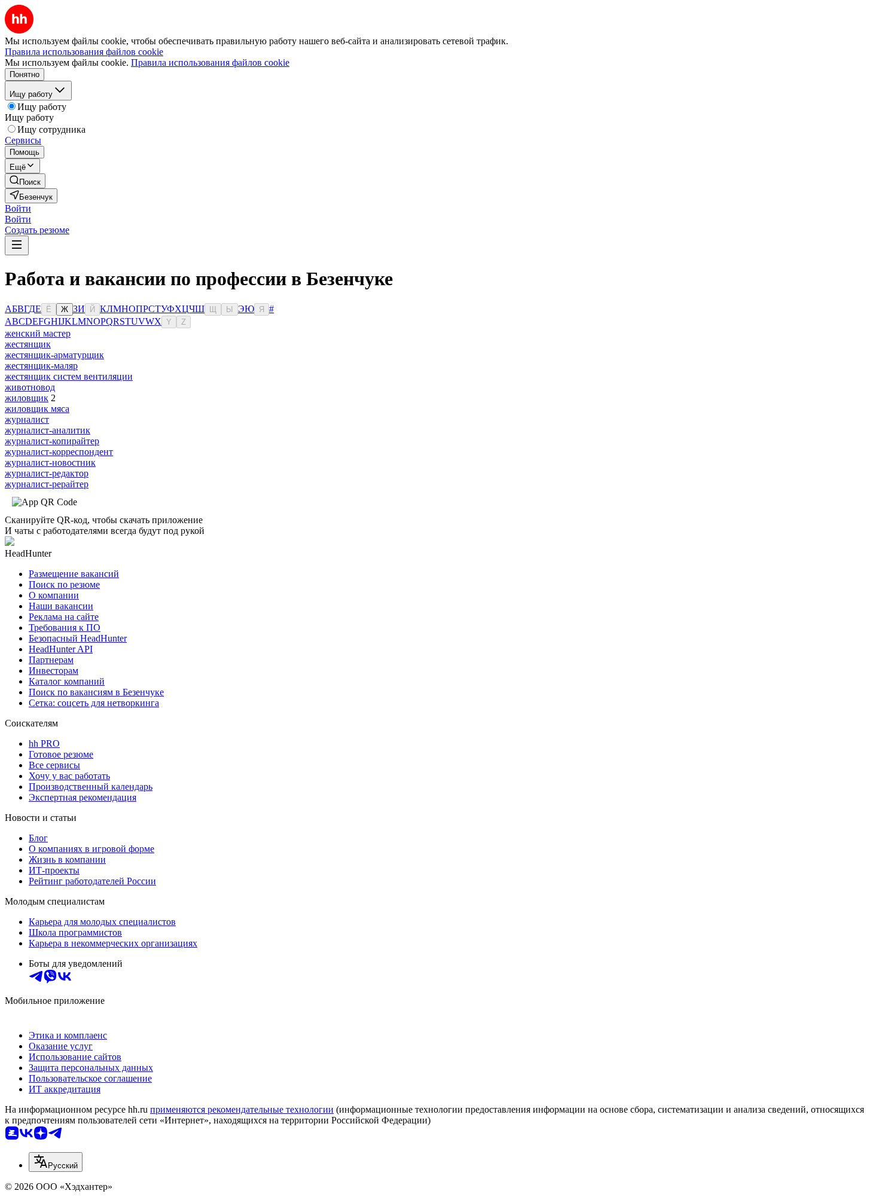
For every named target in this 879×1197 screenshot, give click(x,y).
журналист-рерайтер (46, 484)
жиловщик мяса (37, 409)
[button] (18, 208)
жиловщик (26, 398)
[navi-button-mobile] (17, 245)
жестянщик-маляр (41, 366)
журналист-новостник (50, 462)
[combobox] (56, 1162)
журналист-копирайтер (52, 441)
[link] (25, 180)
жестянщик (28, 344)
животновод (30, 387)
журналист (27, 419)
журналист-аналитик (47, 430)
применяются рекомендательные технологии (242, 1109)
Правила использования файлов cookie (210, 62)
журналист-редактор (46, 473)
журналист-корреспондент (59, 452)
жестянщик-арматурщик (54, 355)
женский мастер (38, 333)
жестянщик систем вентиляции (69, 376)
